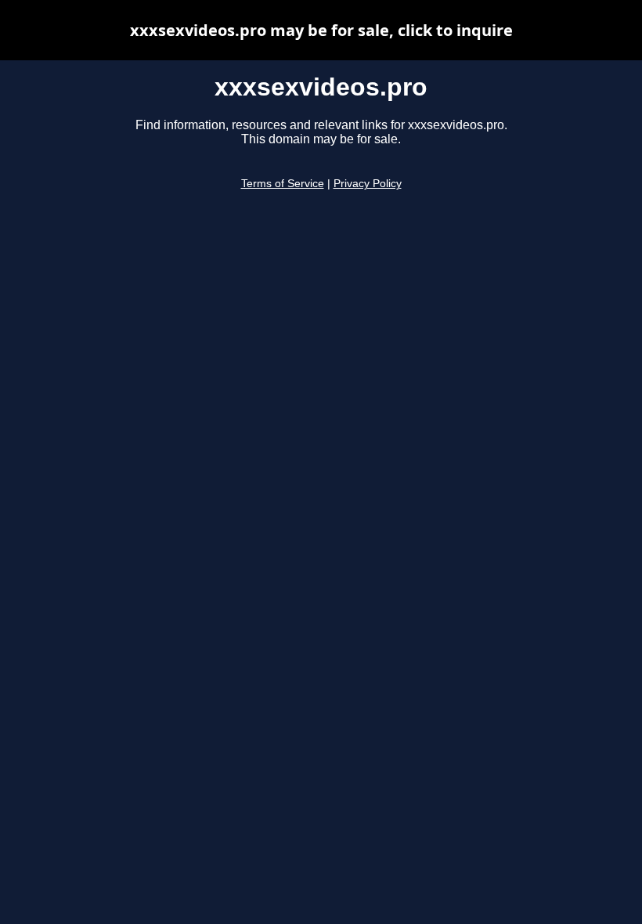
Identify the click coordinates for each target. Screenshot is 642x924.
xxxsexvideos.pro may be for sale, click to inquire (321, 30)
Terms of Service (282, 183)
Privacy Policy (368, 183)
